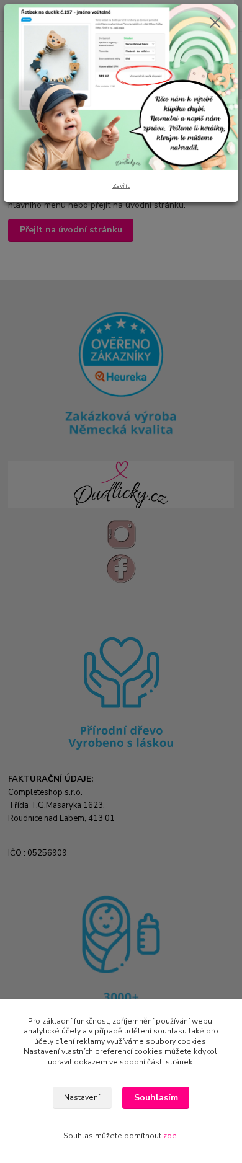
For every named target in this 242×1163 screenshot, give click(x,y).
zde (170, 1136)
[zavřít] (215, 23)
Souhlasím (156, 1097)
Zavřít (121, 185)
